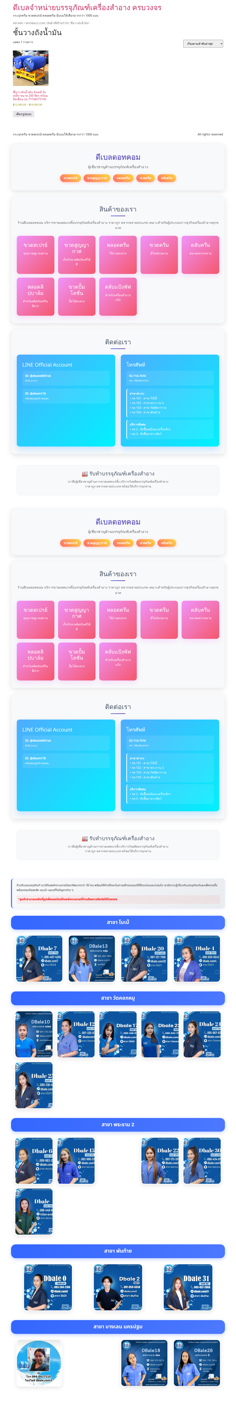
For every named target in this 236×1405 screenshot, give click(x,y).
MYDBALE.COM (35, 23)
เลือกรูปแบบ (23, 114)
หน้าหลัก (18, 23)
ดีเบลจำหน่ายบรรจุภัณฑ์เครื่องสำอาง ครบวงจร (87, 7)
